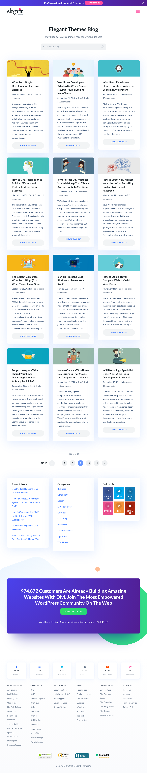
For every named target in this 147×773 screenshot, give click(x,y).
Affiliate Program (107, 715)
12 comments (109, 386)
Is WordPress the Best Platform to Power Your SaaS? (70, 280)
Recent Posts (82, 690)
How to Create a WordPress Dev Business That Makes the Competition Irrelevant (73, 374)
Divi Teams (35, 711)
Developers (12, 741)
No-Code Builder (14, 707)
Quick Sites (12, 703)
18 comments (109, 98)
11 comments (64, 102)
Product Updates (84, 694)
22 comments (63, 195)
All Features (12, 690)
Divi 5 (32, 694)
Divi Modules (12, 694)
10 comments (18, 390)
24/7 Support (59, 698)
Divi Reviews (105, 711)
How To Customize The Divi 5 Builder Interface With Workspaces (25, 516)
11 (96, 463)
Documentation (60, 690)
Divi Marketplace (37, 698)
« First (43, 463)
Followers (17, 673)
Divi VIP (33, 716)
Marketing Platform (15, 728)
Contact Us (127, 698)
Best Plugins (82, 711)
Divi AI (33, 707)
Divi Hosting (35, 720)
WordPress (62, 542)
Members (39, 673)
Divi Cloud (34, 703)
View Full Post (28, 145)
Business (61, 489)
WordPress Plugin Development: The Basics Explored (26, 86)
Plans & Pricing (36, 742)
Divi (32, 690)
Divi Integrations (107, 706)
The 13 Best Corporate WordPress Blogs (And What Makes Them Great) (26, 280)
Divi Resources (64, 506)
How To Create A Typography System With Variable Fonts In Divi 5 (26, 502)
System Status (60, 707)
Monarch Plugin (36, 737)
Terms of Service (130, 703)
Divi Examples (106, 702)
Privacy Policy (129, 707)
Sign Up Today (73, 611)
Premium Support (14, 745)
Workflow (11, 711)
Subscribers (85, 673)
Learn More (94, 3)
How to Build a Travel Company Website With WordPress (116, 280)
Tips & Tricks (32, 94)
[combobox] (73, 47)
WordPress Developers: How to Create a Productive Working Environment (118, 86)
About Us (127, 690)
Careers (126, 694)
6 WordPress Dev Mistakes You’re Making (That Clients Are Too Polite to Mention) (73, 183)
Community (62, 494)
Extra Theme (35, 729)
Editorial (61, 512)
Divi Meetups (105, 690)
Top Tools (81, 716)
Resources (127, 94)
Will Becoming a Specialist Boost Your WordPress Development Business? (118, 374)
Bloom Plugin (35, 733)
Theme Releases (65, 530)
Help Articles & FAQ (62, 694)
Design (60, 500)
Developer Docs (60, 703)
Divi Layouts (12, 698)
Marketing (62, 518)
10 (88, 463)
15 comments (64, 386)
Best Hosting (82, 720)
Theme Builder (13, 724)
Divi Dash (34, 724)
